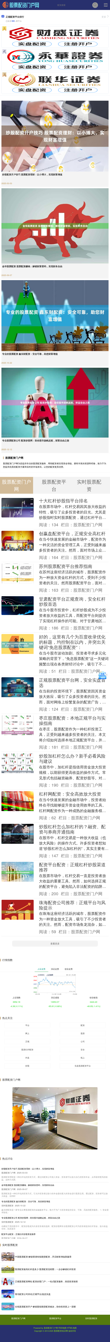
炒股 (27, 1065)
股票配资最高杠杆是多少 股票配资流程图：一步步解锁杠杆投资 (45, 1269)
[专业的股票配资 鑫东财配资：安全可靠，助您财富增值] (55, 315)
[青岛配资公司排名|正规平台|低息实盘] (7, 1294)
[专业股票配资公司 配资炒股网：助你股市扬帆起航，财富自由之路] (55, 402)
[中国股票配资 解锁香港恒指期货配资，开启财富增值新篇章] (7, 1256)
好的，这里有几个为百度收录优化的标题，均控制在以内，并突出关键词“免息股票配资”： (72, 641)
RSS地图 (62, 1327)
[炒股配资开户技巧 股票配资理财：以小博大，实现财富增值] (55, 135)
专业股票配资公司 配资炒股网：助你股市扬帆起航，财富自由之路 (35, 440)
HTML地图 (72, 1327)
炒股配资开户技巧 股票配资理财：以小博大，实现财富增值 (32, 174)
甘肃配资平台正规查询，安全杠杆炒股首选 (72, 601)
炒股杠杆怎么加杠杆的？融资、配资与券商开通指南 (72, 829)
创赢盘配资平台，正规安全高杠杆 (72, 533)
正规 (27, 1041)
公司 (83, 1041)
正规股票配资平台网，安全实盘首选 (72, 682)
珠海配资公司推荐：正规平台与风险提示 (72, 905)
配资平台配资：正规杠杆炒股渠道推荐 (72, 867)
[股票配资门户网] (20, 4)
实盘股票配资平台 (83, 1065)
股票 (83, 1033)
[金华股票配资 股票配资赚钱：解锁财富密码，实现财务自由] (55, 225)
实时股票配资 (91, 1318)
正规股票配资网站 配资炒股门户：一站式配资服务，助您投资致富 (46, 1281)
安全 (83, 1049)
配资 (83, 1025)
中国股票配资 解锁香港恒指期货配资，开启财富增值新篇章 (43, 1256)
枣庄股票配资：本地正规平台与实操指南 (72, 720)
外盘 (27, 1057)
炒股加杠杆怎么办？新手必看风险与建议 (72, 758)
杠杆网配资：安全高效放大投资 (70, 794)
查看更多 (55, 943)
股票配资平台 (55, 1318)
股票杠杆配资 (27, 1049)
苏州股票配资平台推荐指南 (65, 566)
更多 (104, 16)
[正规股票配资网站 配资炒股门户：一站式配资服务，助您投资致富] (7, 1281)
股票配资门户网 (18, 1318)
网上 (27, 1033)
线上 (83, 1057)
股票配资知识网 (61, 1330)
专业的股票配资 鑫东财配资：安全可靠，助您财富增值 (30, 353)
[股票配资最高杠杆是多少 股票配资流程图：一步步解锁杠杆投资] (7, 1269)
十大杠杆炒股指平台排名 (63, 500)
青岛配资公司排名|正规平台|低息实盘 (33, 1294)
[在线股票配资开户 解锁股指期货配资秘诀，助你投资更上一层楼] (7, 1306)
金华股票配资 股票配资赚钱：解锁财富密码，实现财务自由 (32, 266)
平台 (27, 1025)
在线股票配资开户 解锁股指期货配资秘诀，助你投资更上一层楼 (45, 1306)
